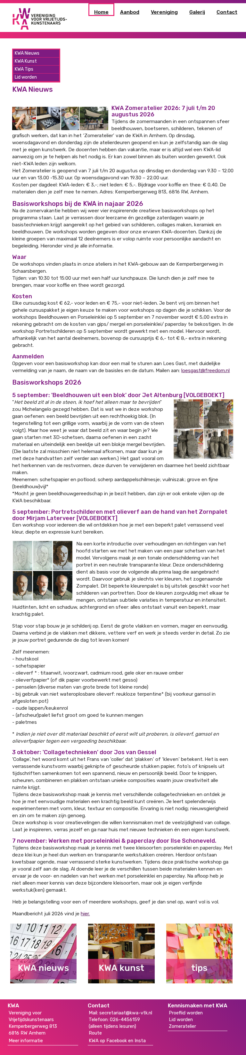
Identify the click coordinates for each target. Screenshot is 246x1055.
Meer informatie (26, 1040)
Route (95, 1033)
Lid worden (26, 77)
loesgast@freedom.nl (205, 370)
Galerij (197, 12)
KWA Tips (24, 69)
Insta (140, 1040)
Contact (227, 12)
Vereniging (164, 12)
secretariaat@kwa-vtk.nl (125, 1013)
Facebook (116, 1040)
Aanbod (129, 12)
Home (101, 12)
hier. (85, 914)
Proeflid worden (186, 1013)
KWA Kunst (26, 61)
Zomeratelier (182, 1026)
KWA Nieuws (27, 53)
